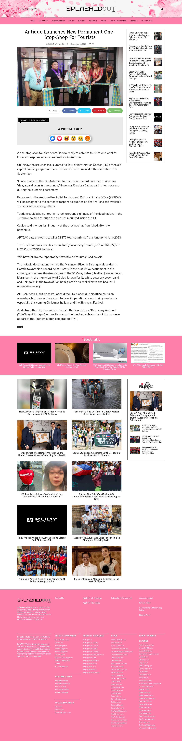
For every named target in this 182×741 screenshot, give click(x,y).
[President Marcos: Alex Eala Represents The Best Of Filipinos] (158, 156)
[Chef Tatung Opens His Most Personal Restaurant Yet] (72, 353)
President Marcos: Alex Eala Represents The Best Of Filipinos (139, 155)
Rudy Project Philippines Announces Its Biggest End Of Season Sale (140, 116)
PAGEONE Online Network (58, 44)
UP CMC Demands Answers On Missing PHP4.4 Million (148, 366)
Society (20, 327)
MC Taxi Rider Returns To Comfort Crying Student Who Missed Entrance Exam (140, 88)
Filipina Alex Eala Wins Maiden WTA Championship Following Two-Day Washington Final (140, 102)
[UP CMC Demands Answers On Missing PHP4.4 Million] (148, 353)
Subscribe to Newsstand (121, 598)
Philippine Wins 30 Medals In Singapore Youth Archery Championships (138, 142)
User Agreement (146, 598)
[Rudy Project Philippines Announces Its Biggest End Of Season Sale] (158, 117)
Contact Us (59, 598)
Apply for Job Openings (92, 598)
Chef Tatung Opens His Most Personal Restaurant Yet (72, 366)
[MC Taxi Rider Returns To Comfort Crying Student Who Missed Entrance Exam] (158, 88)
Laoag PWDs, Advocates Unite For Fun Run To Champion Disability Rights (139, 129)
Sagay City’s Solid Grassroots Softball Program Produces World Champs (140, 75)
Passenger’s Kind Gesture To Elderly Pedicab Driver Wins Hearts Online (140, 48)
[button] (162, 9)
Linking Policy (144, 615)
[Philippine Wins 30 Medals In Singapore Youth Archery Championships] (158, 143)
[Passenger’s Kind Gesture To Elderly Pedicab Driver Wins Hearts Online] (158, 49)
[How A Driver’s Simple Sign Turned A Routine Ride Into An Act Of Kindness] (158, 36)
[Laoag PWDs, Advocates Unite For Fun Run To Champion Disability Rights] (158, 129)
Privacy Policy (144, 603)
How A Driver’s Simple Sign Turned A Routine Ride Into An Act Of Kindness (139, 36)
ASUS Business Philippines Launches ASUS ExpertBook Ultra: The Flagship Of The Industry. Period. (110, 367)
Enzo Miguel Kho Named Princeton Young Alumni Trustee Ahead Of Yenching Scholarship (140, 61)
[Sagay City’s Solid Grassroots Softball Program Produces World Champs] (158, 75)
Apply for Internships (91, 603)
